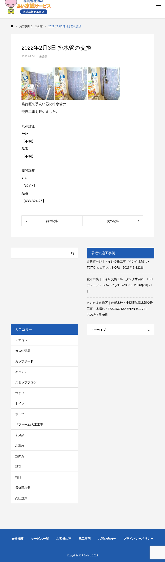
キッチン (21, 372)
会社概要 (18, 538)
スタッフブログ (25, 382)
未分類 (43, 56)
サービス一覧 (40, 538)
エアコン (21, 340)
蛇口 (18, 477)
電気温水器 (22, 487)
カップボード (24, 361)
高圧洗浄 (21, 498)
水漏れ (19, 445)
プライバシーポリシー (138, 538)
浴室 (18, 466)
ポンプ (19, 414)
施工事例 (85, 538)
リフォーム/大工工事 (29, 424)
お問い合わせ (107, 538)
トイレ (19, 403)
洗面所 (19, 456)
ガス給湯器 (22, 351)
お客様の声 (63, 538)
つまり (19, 393)
